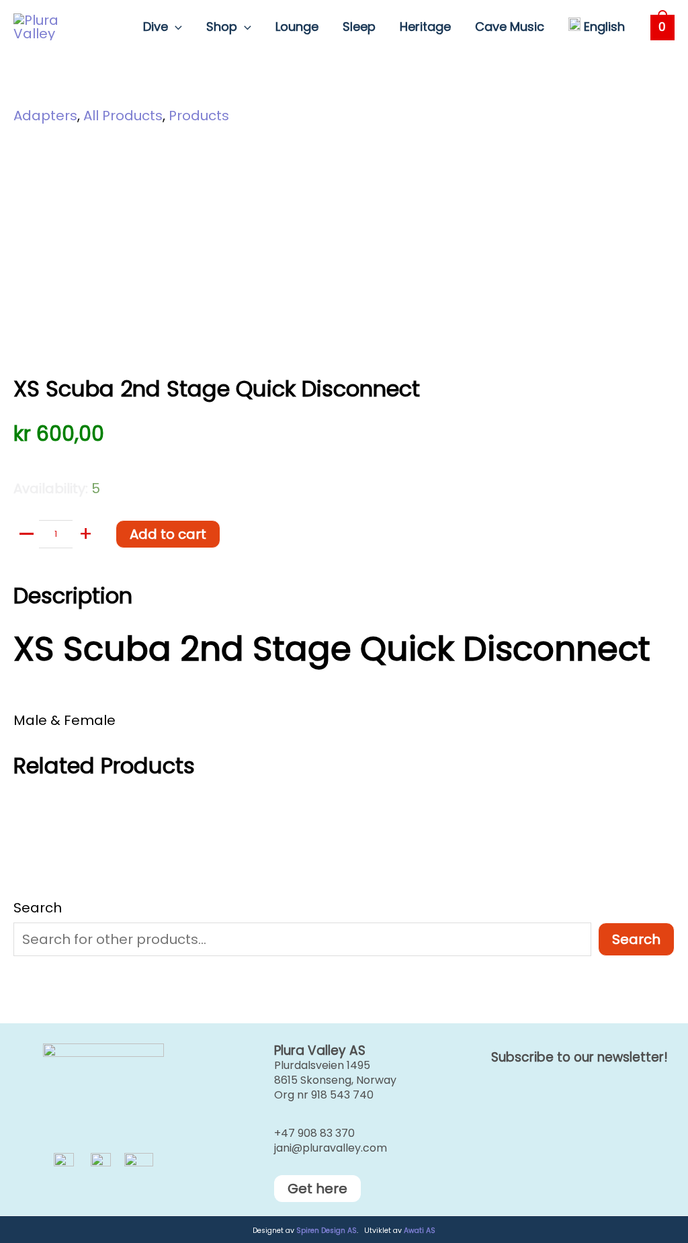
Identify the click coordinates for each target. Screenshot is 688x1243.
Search (37, 908)
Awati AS (419, 1231)
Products (199, 115)
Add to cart (168, 534)
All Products (123, 115)
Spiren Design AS (326, 1231)
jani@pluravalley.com (330, 1148)
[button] (175, 26)
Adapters (45, 115)
